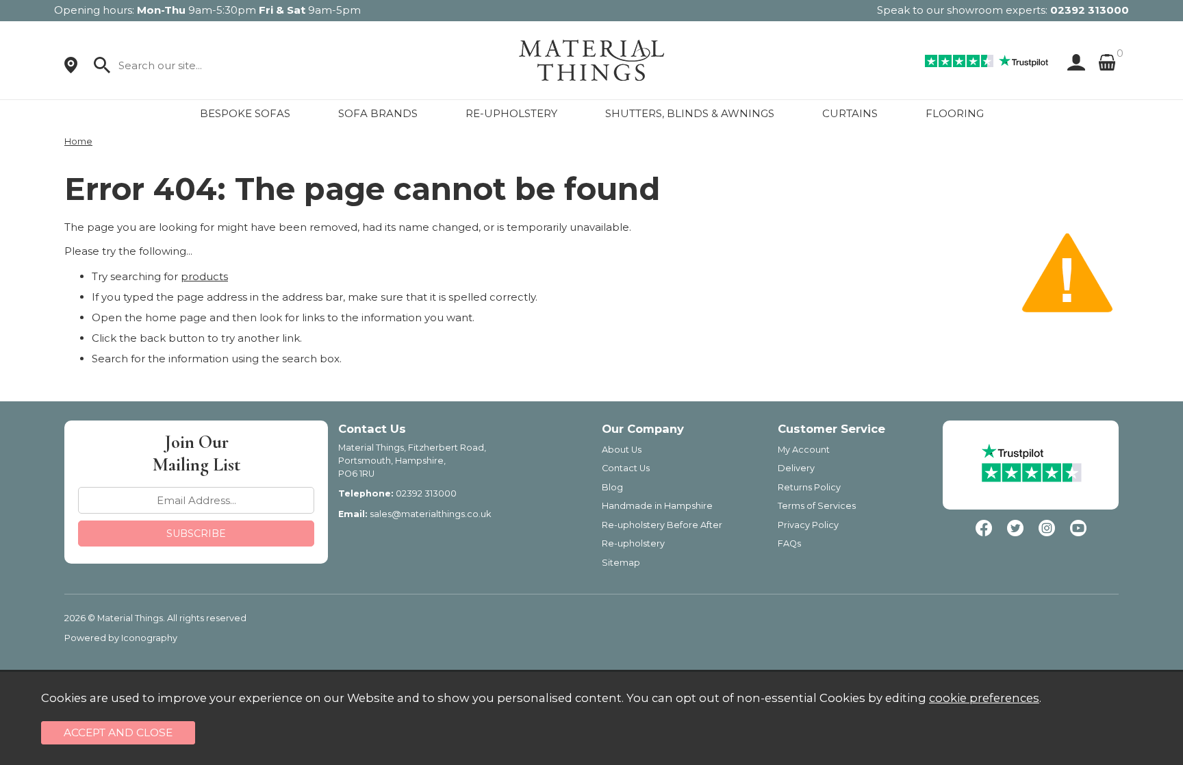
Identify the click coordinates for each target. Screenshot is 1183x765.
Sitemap (621, 562)
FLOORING (955, 113)
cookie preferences (984, 698)
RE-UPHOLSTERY (511, 113)
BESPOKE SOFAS (245, 113)
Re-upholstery (633, 543)
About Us (621, 449)
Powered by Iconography (120, 638)
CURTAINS (850, 113)
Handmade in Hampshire (657, 506)
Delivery (796, 468)
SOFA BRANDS (378, 113)
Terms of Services (817, 506)
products (204, 276)
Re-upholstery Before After (662, 525)
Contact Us (626, 468)
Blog (612, 487)
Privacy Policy (808, 525)
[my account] (1073, 62)
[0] (1107, 62)
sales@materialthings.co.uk (430, 514)
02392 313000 (1089, 9)
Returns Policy (809, 487)
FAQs (789, 543)
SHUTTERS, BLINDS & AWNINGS (689, 113)
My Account (804, 449)
